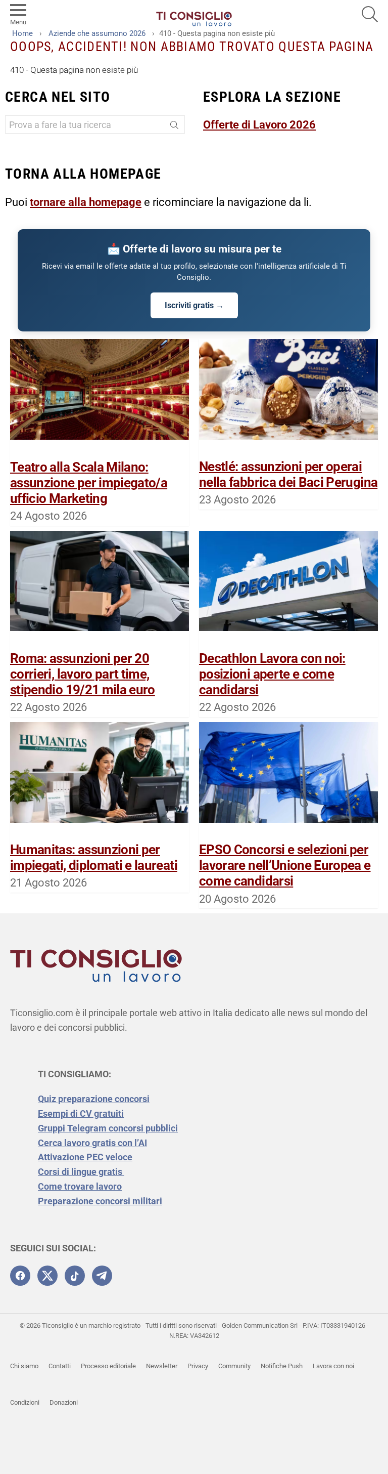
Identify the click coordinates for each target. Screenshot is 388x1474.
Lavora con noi (333, 1366)
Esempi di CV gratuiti (81, 1113)
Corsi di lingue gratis (81, 1171)
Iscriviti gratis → (194, 305)
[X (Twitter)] (47, 1276)
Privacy (197, 1366)
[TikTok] (75, 1276)
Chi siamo (24, 1366)
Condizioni (24, 1402)
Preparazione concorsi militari (100, 1201)
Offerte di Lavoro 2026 (259, 124)
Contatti (59, 1366)
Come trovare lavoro (80, 1186)
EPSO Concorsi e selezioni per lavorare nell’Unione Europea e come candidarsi (285, 865)
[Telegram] (102, 1276)
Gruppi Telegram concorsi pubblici (108, 1128)
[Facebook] (20, 1276)
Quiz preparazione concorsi (94, 1098)
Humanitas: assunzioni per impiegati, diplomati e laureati (93, 857)
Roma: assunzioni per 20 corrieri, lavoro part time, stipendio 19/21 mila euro (82, 674)
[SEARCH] (370, 14)
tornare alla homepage (85, 202)
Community (234, 1366)
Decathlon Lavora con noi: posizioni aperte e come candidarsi (272, 674)
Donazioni (64, 1402)
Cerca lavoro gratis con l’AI (92, 1143)
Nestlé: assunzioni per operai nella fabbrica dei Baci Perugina (288, 474)
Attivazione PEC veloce (85, 1157)
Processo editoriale (108, 1366)
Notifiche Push (282, 1366)
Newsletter (161, 1366)
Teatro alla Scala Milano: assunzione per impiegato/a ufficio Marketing (88, 482)
